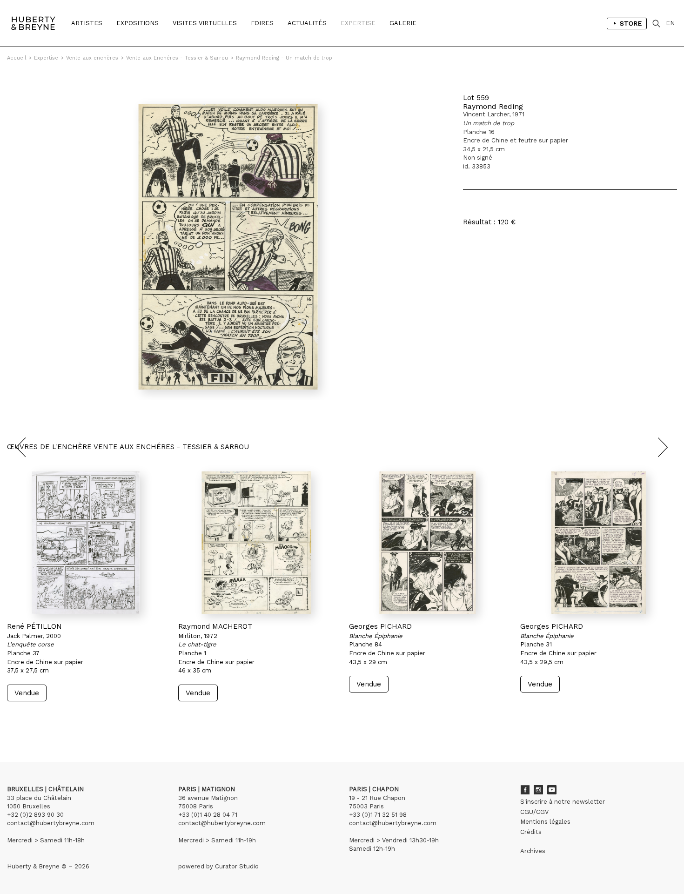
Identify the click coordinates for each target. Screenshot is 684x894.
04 (43, 718)
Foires (262, 23)
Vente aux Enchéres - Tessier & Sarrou (177, 58)
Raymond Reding (493, 106)
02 (24, 718)
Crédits (531, 831)
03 (33, 718)
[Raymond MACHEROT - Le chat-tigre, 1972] (256, 542)
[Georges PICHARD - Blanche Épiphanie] (427, 542)
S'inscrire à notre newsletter (562, 801)
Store (631, 23)
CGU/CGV (534, 811)
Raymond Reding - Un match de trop (284, 58)
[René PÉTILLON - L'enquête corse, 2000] (85, 542)
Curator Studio (237, 866)
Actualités (307, 23)
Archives (532, 850)
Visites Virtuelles (205, 23)
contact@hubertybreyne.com (50, 823)
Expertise (358, 23)
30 (63, 718)
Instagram (538, 789)
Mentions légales (545, 821)
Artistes (86, 23)
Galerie (402, 23)
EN (670, 23)
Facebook (525, 789)
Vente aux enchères (92, 58)
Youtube (552, 789)
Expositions (137, 23)
